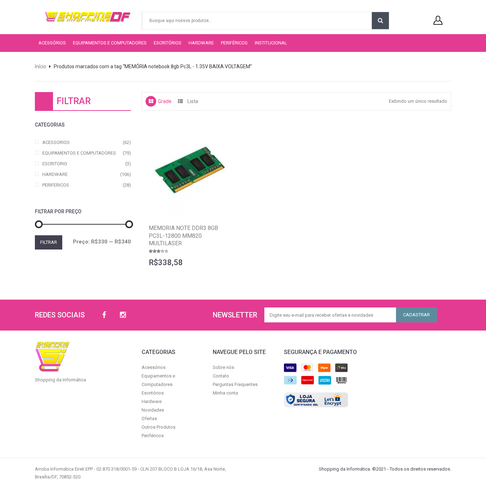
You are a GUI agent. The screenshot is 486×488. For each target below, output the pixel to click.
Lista (192, 101)
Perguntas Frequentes (235, 384)
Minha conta (225, 393)
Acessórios (52, 42)
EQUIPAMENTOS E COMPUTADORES (79, 153)
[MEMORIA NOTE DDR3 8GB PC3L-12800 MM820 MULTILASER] (190, 169)
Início (40, 66)
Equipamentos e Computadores (110, 42)
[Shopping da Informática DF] (80, 17)
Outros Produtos (158, 427)
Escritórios (167, 42)
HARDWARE (55, 174)
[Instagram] (123, 315)
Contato (221, 376)
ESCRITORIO (54, 163)
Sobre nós (223, 367)
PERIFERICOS (55, 185)
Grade (164, 101)
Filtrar (48, 242)
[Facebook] (104, 315)
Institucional (271, 42)
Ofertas (149, 418)
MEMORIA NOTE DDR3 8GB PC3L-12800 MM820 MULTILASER (183, 236)
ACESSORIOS (56, 142)
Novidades (153, 410)
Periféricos (234, 42)
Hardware (201, 42)
